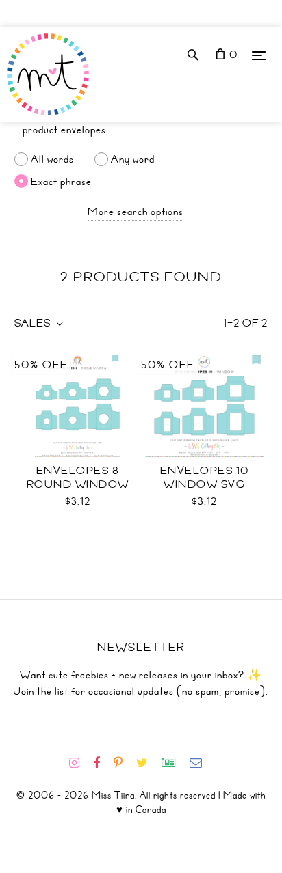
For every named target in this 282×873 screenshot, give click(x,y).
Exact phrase (61, 181)
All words (52, 159)
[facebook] (102, 763)
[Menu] (258, 55)
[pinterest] (123, 763)
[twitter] (147, 763)
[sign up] (174, 763)
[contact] (201, 763)
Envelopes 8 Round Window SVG (78, 484)
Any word (133, 159)
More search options (135, 212)
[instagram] (79, 763)
